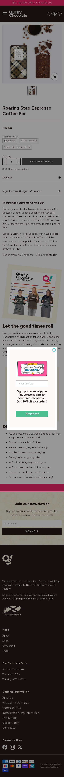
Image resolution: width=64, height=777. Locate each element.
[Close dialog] (54, 349)
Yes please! (32, 413)
